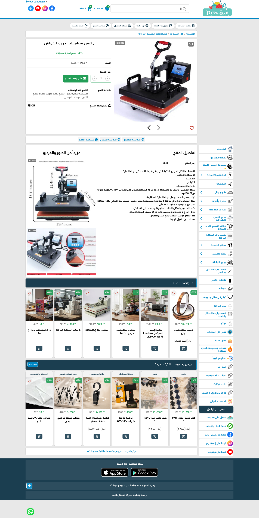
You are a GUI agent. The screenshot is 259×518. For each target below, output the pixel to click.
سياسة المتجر (101, 25)
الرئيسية (190, 33)
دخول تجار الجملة (163, 25)
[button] (101, 9)
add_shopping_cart (183, 348)
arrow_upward (29, 486)
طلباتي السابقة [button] (186, 25)
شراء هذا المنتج (76, 78)
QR (31, 106)
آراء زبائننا (143, 25)
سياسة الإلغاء (88, 140)
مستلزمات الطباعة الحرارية (152, 33)
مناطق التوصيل (122, 25)
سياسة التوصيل (134, 140)
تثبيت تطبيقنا (80, 25)
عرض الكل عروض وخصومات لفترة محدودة (111, 451)
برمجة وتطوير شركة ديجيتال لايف (129, 495)
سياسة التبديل (110, 140)
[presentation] (159, 128)
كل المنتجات (176, 33)
